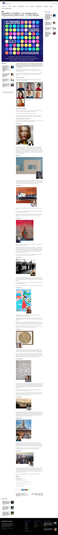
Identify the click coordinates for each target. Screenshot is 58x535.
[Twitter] (53, 3)
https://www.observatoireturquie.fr (8, 93)
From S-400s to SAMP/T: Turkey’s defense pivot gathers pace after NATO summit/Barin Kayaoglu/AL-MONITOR (6, 85)
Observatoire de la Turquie (8, 92)
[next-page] (46, 38)
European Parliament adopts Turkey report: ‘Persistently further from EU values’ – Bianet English (37, 494)
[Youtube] (54, 3)
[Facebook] (51, 3)
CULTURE (3, 11)
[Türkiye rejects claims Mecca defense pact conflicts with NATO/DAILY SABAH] (12, 80)
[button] (56, 3)
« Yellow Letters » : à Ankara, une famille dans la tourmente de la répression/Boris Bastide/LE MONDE (6, 508)
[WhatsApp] (27, 490)
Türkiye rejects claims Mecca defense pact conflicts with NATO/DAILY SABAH (5, 80)
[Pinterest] (26, 490)
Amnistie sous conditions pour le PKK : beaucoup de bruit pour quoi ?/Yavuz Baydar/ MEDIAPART (6, 75)
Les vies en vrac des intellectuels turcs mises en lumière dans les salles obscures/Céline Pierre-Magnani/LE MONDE (6, 502)
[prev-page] (45, 38)
